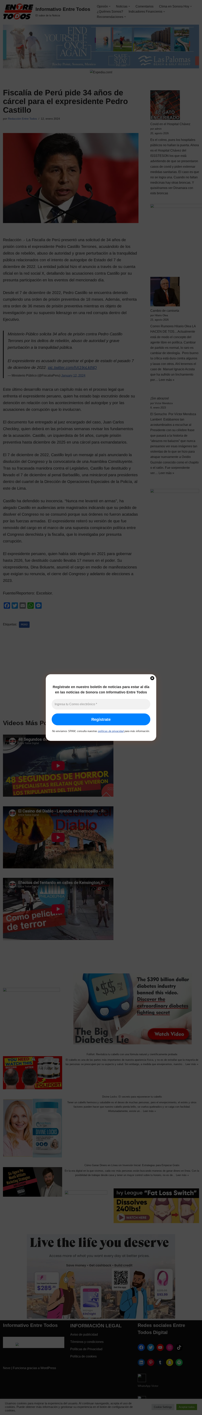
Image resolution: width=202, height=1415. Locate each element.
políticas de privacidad (111, 730)
